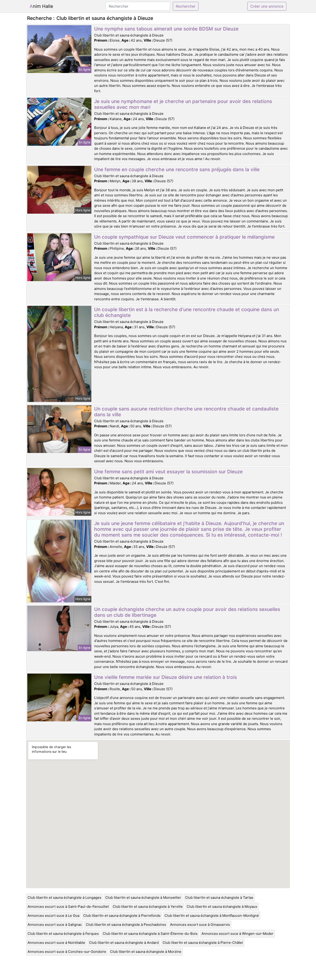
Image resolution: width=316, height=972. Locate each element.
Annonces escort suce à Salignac (55, 924)
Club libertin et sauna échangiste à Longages (64, 897)
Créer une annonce (266, 6)
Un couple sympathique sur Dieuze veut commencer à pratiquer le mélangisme (184, 237)
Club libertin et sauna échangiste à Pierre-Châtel (203, 942)
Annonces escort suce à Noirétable (56, 942)
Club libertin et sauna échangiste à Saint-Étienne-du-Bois (150, 933)
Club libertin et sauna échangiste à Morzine (145, 951)
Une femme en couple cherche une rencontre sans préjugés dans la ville (177, 169)
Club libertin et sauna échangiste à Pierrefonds (122, 915)
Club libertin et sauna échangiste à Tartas (219, 897)
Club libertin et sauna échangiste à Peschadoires (126, 924)
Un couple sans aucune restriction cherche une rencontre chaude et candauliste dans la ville (186, 411)
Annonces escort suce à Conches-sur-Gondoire (67, 951)
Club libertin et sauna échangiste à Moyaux (222, 906)
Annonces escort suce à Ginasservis (200, 924)
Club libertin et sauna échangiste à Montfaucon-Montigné (211, 915)
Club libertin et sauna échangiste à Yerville (148, 906)
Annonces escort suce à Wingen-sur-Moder (237, 933)
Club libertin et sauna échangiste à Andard (124, 942)
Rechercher (185, 6)
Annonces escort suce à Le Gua (53, 915)
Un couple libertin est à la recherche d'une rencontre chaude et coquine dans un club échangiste (186, 312)
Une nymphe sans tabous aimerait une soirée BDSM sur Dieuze (166, 29)
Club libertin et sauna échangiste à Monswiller (143, 897)
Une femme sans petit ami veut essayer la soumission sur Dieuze (168, 471)
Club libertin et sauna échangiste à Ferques (63, 933)
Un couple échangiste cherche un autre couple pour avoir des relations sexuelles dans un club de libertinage (187, 612)
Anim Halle (41, 6)
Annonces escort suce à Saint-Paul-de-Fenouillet (68, 906)
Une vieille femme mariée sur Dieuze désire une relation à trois (165, 677)
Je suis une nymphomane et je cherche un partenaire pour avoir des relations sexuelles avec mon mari (183, 104)
